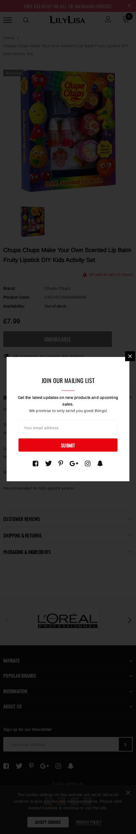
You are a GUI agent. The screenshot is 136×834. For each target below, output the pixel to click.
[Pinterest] (60, 463)
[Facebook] (35, 463)
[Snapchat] (100, 463)
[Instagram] (87, 463)
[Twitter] (48, 463)
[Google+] (74, 463)
